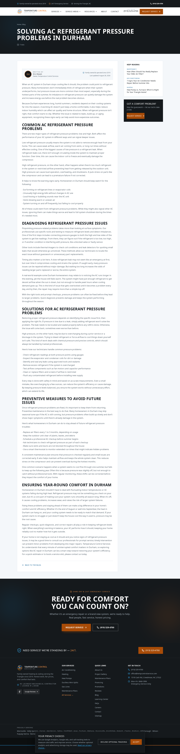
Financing (99, 682)
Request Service (150, 11)
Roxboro (135, 731)
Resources (90, 11)
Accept (136, 742)
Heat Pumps (67, 678)
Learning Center (101, 699)
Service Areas (72, 11)
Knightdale (110, 731)
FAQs (97, 703)
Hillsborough (145, 731)
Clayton (128, 731)
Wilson (155, 731)
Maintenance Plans (70, 691)
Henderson (51, 731)
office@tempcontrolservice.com (144, 673)
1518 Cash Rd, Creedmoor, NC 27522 (146, 677)
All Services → (67, 695)
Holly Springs (32, 731)
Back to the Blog (33, 565)
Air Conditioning (68, 670)
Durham (82, 731)
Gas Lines (66, 686)
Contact (115, 11)
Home (19, 24)
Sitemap (98, 716)
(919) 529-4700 (107, 627)
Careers (98, 707)
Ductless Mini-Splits (70, 682)
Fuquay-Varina (23, 734)
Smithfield (68, 731)
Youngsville (100, 731)
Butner (33, 734)
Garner (42, 731)
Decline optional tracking (114, 742)
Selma (59, 731)
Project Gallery (101, 674)
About (104, 11)
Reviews (98, 691)
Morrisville (21, 731)
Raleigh (120, 731)
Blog (23, 24)
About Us (98, 670)
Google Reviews (30, 692)
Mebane (90, 731)
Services (55, 11)
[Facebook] (19, 691)
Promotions (99, 686)
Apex (76, 731)
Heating (65, 674)
